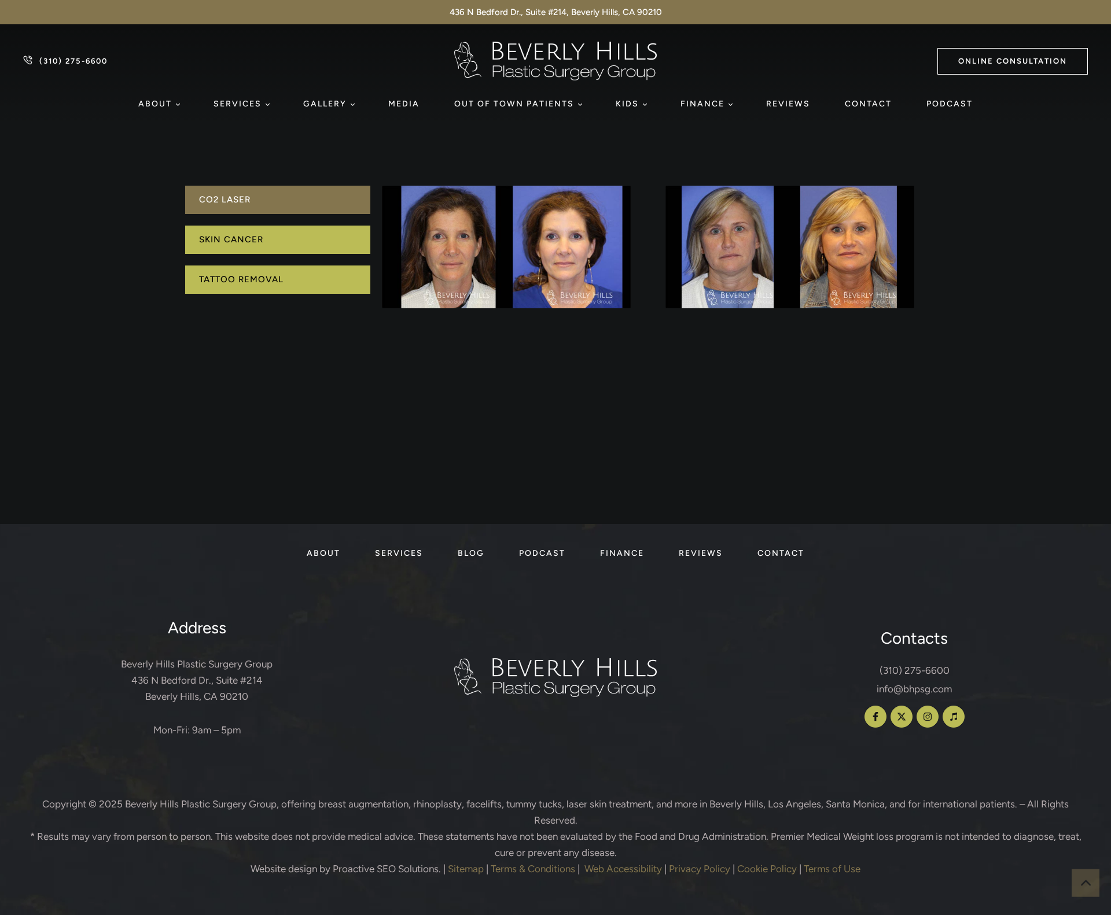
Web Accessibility (623, 869)
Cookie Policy (767, 869)
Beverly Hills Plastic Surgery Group (201, 804)
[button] (1012, 61)
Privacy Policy (699, 869)
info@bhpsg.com (914, 689)
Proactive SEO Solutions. (387, 869)
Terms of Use (832, 869)
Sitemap (466, 869)
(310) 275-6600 (915, 670)
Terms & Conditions (533, 869)
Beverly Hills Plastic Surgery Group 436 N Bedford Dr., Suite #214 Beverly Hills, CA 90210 (197, 680)
